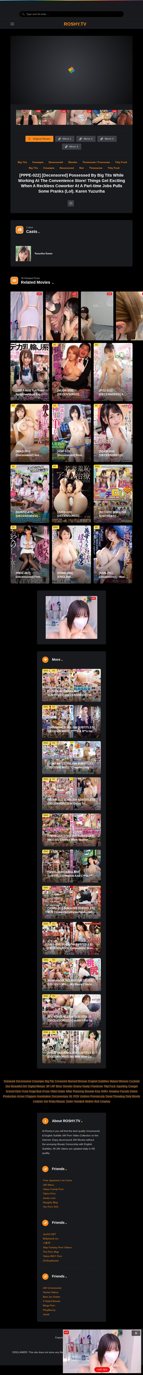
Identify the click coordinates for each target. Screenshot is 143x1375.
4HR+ (104, 1091)
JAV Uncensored (52, 1288)
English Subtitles (98, 1081)
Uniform (85, 1096)
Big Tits (22, 162)
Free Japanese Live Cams (57, 1180)
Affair (69, 1091)
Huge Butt (35, 1091)
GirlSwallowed (50, 1260)
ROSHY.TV (75, 24)
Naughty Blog (50, 1202)
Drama (77, 1086)
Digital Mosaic (36, 1086)
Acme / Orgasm (26, 1096)
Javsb (46, 1314)
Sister (69, 1101)
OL (71, 1096)
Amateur (114, 1091)
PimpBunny (49, 1310)
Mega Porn (49, 1305)
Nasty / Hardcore (92, 1086)
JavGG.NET (49, 1234)
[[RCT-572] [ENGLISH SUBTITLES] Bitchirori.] (113, 494)
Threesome (95, 168)
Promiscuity (97, 1096)
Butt (96, 1101)
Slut (81, 168)
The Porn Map (51, 1251)
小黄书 (46, 1242)
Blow (59, 1086)
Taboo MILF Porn (52, 1256)
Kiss (97, 1091)
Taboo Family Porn (53, 1189)
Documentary (60, 1096)
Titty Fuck (121, 162)
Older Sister (57, 1091)
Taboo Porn (49, 1193)
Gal (46, 1101)
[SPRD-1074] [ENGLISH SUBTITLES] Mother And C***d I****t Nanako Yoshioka (70, 876)
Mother (89, 1101)
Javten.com (49, 1198)
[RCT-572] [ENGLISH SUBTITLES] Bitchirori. (112, 516)
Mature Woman (119, 1081)
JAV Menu (48, 1184)
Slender (72, 162)
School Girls (13, 1091)
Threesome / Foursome (96, 162)
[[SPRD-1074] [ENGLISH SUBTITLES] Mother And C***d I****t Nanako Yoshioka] (71, 866)
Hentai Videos (50, 1292)
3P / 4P (50, 1086)
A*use (46, 1091)
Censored (61, 1081)
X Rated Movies (51, 1301)
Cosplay (105, 1101)
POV (76, 1096)
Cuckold (134, 1081)
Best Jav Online (51, 1296)
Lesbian (38, 1101)
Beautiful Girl (19, 1086)
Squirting (121, 1086)
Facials (124, 1091)
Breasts (89, 1091)
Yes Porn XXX (50, 1206)
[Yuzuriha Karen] (23, 253)
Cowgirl (133, 1086)
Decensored (56, 162)
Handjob (79, 1101)
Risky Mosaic (57, 1101)
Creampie (37, 162)
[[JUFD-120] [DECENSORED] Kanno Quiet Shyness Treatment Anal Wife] (71, 494)
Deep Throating (115, 1096)
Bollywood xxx (50, 1238)
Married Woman (77, 1081)
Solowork (9, 1081)
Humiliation (44, 1096)
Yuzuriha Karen (43, 253)
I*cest (25, 1091)
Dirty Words (133, 1096)
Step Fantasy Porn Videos (57, 1247)
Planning (78, 1091)
